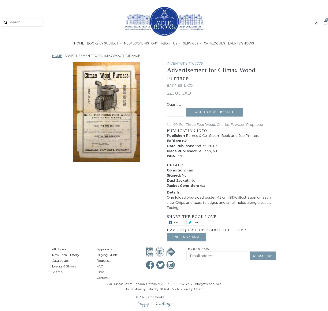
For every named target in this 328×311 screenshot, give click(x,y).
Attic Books (155, 297)
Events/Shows (241, 43)
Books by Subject (103, 43)
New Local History (141, 43)
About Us (169, 43)
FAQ (100, 266)
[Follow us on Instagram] (171, 265)
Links (100, 272)
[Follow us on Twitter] (160, 265)
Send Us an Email (186, 237)
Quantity (174, 104)
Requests (104, 261)
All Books (59, 249)
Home (79, 43)
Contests (103, 278)
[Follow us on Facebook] (150, 265)
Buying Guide (107, 255)
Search (57, 272)
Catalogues (214, 43)
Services (191, 43)
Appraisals (104, 249)
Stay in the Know (197, 249)
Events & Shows (64, 266)
